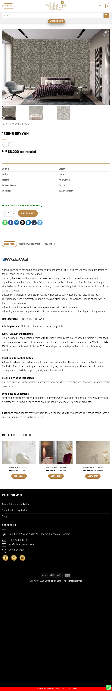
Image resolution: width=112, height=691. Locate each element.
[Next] (110, 462)
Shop (5, 516)
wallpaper (76, 413)
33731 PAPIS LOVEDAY (93, 467)
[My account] (100, 6)
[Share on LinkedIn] (28, 222)
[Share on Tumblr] (34, 222)
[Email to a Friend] (22, 222)
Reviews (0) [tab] (50, 244)
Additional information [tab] (30, 244)
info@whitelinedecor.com (22, 544)
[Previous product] (10, 144)
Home (4, 124)
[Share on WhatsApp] (5, 222)
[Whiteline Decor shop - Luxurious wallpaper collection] (56, 6)
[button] (8, 6)
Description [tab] (9, 244)
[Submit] (106, 15)
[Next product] (5, 144)
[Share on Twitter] (16, 222)
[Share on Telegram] (40, 222)
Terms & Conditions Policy (15, 504)
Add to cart (28, 213)
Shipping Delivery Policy (14, 510)
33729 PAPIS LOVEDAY (19, 467)
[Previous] (2, 462)
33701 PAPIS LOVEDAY (56, 467)
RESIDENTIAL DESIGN (19, 124)
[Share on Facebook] (10, 222)
